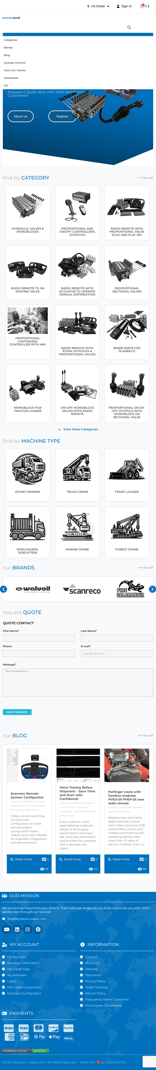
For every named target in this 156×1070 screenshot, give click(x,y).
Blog (7, 55)
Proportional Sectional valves (126, 289)
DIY (6, 85)
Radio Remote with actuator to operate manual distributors (77, 291)
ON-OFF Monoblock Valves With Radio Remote (77, 411)
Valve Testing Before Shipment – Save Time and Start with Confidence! (77, 793)
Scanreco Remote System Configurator (27, 795)
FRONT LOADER (127, 492)
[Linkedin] (17, 929)
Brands (8, 47)
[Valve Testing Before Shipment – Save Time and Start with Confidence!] (78, 765)
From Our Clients (14, 70)
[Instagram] (27, 929)
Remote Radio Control (27, 810)
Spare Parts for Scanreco (126, 349)
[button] (21, 116)
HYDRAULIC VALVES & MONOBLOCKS (27, 230)
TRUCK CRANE (77, 492)
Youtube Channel (15, 62)
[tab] (78, 429)
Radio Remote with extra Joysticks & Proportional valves (77, 351)
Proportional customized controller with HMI (28, 341)
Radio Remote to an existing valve (27, 289)
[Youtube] (6, 929)
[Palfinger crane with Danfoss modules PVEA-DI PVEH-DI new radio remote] (126, 765)
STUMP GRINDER (27, 492)
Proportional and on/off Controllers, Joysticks (77, 232)
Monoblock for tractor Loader (27, 409)
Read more (21, 859)
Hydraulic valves (67, 815)
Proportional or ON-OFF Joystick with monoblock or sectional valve (127, 412)
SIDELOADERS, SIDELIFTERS (28, 551)
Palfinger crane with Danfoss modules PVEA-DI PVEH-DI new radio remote (126, 797)
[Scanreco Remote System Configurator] (29, 765)
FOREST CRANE (126, 549)
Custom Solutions (19, 805)
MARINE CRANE (77, 549)
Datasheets (11, 77)
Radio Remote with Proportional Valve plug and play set (126, 232)
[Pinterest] (38, 929)
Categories (10, 39)
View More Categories (80, 429)
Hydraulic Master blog (84, 811)
